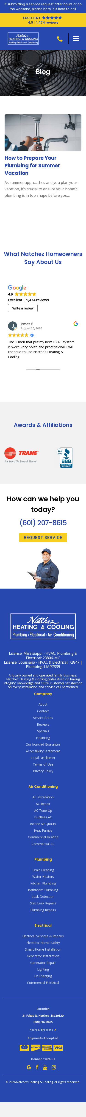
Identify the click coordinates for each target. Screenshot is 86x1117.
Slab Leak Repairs (43, 903)
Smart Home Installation (43, 949)
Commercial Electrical (43, 982)
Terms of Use (43, 764)
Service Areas (43, 718)
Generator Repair (43, 962)
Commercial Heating (43, 837)
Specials (43, 731)
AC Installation (43, 797)
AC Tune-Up (43, 810)
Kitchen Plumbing (43, 883)
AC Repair (43, 804)
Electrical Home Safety (43, 942)
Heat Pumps (43, 830)
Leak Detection (43, 896)
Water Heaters (43, 876)
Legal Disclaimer (43, 757)
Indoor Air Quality (43, 824)
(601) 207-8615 (43, 523)
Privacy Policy (43, 771)
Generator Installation (43, 956)
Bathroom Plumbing (43, 890)
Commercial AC (43, 844)
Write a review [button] (22, 308)
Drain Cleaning (43, 870)
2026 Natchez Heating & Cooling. (31, 1082)
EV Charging (43, 976)
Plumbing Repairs (43, 910)
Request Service (43, 537)
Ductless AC (43, 817)
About (43, 704)
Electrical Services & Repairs (43, 936)
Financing (43, 737)
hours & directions (41, 1029)
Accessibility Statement (43, 751)
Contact (43, 711)
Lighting (43, 969)
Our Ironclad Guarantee (43, 744)
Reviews (43, 724)
